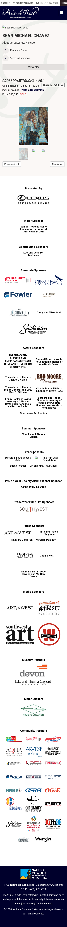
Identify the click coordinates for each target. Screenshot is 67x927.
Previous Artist (11, 164)
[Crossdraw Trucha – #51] (33, 126)
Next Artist (57, 164)
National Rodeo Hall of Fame (47, 3)
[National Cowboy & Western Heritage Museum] (33, 873)
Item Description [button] (34, 90)
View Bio (33, 67)
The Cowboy (5, 3)
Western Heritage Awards (23, 3)
